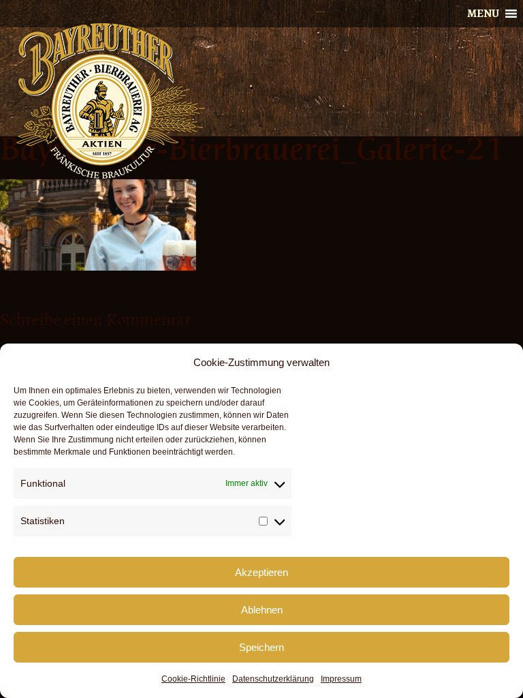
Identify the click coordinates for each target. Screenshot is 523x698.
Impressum (341, 679)
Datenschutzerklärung (273, 679)
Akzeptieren (261, 572)
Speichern (261, 647)
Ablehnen (262, 610)
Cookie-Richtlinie (193, 679)
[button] (483, 13)
